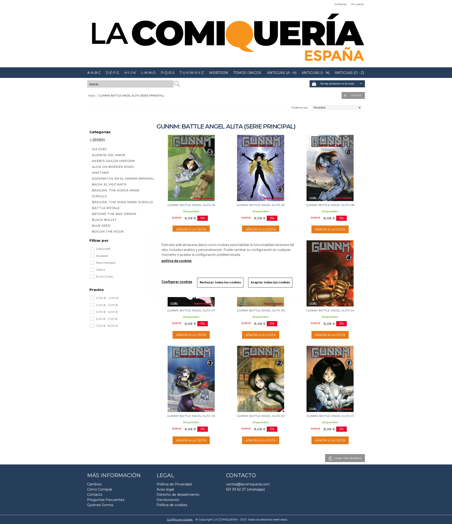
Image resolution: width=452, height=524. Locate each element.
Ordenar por (299, 107)
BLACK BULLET (104, 220)
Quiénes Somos (100, 505)
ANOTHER (100, 172)
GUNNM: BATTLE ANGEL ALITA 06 (261, 310)
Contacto (94, 494)
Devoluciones (168, 500)
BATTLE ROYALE (106, 208)
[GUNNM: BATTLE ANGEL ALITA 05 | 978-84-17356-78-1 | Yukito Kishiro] (191, 168)
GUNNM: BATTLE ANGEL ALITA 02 (261, 416)
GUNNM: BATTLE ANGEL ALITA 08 (330, 205)
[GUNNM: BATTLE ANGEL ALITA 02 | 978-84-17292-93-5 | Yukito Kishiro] (261, 379)
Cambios (94, 484)
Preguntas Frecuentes (105, 500)
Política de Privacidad (174, 484)
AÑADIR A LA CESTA (191, 229)
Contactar (341, 4)
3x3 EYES (99, 149)
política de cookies (176, 261)
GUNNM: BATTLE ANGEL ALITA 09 (261, 205)
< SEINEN (97, 139)
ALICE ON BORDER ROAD (113, 167)
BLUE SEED (101, 225)
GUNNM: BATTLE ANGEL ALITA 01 (330, 416)
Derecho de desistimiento (178, 494)
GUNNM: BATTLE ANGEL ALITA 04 (330, 310)
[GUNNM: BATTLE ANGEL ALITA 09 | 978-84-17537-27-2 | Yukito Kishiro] (261, 168)
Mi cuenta (357, 4)
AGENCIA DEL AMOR (108, 155)
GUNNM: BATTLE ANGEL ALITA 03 (191, 416)
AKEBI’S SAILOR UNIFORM (113, 161)
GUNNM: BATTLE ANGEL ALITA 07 (191, 310)
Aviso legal (165, 489)
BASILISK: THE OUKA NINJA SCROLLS (122, 202)
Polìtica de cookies (172, 505)
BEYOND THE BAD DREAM (114, 214)
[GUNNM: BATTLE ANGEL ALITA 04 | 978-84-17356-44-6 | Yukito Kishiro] (330, 273)
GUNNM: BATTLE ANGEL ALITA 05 (191, 205)
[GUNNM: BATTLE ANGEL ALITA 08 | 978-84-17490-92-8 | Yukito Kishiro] (330, 168)
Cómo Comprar (99, 489)
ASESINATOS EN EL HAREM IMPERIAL (123, 178)
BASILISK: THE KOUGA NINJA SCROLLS (115, 193)
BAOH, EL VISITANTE (109, 184)
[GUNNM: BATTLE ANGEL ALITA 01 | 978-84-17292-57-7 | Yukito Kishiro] (330, 379)
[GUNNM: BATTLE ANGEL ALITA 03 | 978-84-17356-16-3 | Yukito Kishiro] (191, 379)
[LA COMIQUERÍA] (226, 38)
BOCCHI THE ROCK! (108, 231)
